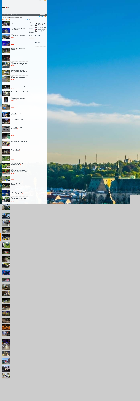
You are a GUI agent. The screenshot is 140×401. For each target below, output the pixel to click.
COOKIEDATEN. (5, 392)
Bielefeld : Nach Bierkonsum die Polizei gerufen (19, 86)
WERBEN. (34, 394)
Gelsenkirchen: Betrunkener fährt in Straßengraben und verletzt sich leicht (17, 375)
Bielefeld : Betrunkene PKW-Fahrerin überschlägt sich (19, 271)
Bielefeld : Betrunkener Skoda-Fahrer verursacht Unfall (19, 367)
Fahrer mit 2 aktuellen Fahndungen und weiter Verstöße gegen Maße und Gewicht (31, 26)
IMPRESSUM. (35, 390)
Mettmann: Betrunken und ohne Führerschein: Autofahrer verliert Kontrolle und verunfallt (19, 236)
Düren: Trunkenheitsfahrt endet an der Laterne (19, 325)
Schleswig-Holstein (17, 17)
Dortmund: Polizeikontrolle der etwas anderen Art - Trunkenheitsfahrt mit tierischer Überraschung (19, 113)
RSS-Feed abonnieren (0, 236)
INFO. (34, 396)
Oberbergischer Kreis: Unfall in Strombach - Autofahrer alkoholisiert (18, 214)
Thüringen (21, 17)
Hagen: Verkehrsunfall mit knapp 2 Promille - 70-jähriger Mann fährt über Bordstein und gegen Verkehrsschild (19, 171)
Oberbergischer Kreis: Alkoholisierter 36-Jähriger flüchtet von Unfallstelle (19, 285)
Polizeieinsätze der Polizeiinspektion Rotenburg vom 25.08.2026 (31, 29)
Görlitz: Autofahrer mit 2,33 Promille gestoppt (19, 141)
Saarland (8, 17)
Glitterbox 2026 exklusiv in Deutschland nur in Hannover (31, 22)
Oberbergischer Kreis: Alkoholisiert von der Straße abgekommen (18, 292)
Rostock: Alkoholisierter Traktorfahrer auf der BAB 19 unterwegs (19, 56)
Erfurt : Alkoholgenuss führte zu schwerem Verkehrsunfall (18, 36)
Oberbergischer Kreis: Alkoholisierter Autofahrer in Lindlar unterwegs (19, 221)
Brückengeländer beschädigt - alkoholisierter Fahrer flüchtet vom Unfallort (18, 257)
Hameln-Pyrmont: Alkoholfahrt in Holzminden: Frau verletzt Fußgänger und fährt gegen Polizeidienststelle (19, 127)
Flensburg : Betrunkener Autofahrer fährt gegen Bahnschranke (19, 205)
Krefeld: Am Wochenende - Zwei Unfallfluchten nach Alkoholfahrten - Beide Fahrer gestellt (19, 319)
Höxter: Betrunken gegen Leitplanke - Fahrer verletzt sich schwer (18, 279)
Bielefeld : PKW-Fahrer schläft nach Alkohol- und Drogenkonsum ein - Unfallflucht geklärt (19, 64)
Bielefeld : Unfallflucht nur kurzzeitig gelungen (19, 340)
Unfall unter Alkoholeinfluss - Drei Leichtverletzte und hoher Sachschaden (19, 332)
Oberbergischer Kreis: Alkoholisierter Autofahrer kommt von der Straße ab (19, 243)
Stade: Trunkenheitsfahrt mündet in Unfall (18, 119)
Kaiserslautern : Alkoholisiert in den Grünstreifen (19, 250)
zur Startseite (26, 19)
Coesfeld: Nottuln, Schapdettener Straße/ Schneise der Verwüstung (18, 164)
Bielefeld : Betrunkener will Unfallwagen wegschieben (18, 99)
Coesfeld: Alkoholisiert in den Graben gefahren (19, 358)
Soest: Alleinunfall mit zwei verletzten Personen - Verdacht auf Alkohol (19, 299)
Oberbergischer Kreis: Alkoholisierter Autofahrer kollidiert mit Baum (19, 352)
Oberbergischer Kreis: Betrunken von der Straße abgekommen (19, 78)
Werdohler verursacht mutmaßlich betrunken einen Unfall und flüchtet (19, 229)
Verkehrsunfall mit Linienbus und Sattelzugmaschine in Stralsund (31, 32)
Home (4, 14)
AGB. (34, 393)
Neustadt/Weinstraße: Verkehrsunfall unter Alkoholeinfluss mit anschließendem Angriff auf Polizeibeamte (19, 313)
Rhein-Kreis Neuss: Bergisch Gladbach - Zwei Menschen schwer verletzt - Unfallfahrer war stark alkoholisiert (18, 199)
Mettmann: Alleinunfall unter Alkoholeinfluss (18, 264)
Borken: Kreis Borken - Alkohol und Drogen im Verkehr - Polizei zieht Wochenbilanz (19, 177)
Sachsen (10, 17)
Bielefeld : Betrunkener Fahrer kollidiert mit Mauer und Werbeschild (18, 29)
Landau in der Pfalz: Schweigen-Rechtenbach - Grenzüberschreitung (18, 105)
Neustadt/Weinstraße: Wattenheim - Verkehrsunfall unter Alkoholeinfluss (17, 306)
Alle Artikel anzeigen (31, 38)
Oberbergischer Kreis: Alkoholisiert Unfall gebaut (19, 91)
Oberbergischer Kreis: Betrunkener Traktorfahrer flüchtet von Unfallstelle (19, 150)
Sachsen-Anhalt (13, 17)
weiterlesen (12, 37)
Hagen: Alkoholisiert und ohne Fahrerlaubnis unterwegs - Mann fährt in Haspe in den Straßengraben (18, 23)
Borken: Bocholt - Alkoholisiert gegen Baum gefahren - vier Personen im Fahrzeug (18, 42)
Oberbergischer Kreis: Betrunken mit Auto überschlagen (18, 49)
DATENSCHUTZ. (35, 391)
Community (8, 0)
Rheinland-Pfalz (4, 17)
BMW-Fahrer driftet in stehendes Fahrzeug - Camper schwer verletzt (31, 35)
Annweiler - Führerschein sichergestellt (17, 134)
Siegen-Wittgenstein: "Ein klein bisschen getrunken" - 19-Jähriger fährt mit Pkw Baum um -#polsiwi (19, 71)
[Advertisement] (32, 7)
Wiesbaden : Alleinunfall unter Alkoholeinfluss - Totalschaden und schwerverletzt (19, 157)
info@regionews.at (7, 388)
